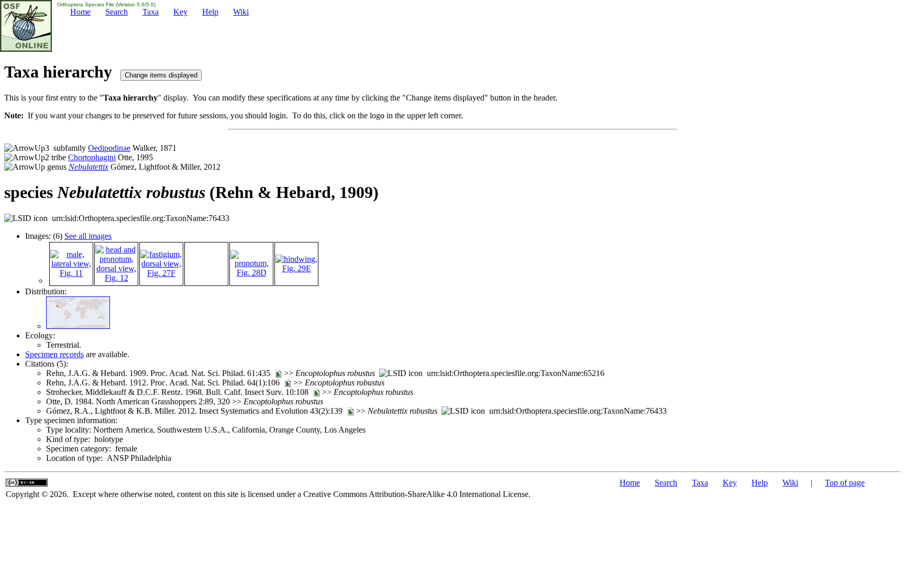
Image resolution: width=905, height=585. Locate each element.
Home (80, 11)
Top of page (845, 482)
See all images (88, 235)
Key (180, 11)
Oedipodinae (109, 148)
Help (210, 11)
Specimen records (54, 354)
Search (116, 11)
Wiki (241, 11)
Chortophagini (92, 157)
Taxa (150, 11)
